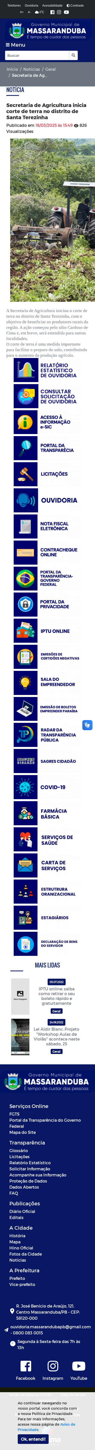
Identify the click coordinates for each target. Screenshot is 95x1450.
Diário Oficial (22, 1211)
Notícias (31, 69)
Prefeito (17, 1278)
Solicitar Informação (29, 1168)
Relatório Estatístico (30, 1162)
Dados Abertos (24, 1187)
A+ (22, 12)
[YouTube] (66, 12)
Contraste (77, 5)
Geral (50, 69)
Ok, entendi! (33, 1439)
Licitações (19, 1156)
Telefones (14, 5)
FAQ (13, 1193)
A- (29, 12)
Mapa (15, 1241)
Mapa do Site (22, 1132)
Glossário (18, 1150)
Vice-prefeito (22, 1284)
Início (12, 69)
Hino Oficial (21, 1247)
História (17, 1235)
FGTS (14, 1114)
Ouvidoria (31, 5)
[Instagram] (59, 12)
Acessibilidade (52, 5)
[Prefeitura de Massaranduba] (48, 31)
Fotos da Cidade (25, 1253)
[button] (73, 55)
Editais (16, 1217)
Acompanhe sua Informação (37, 1174)
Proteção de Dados (28, 1180)
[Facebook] (52, 12)
